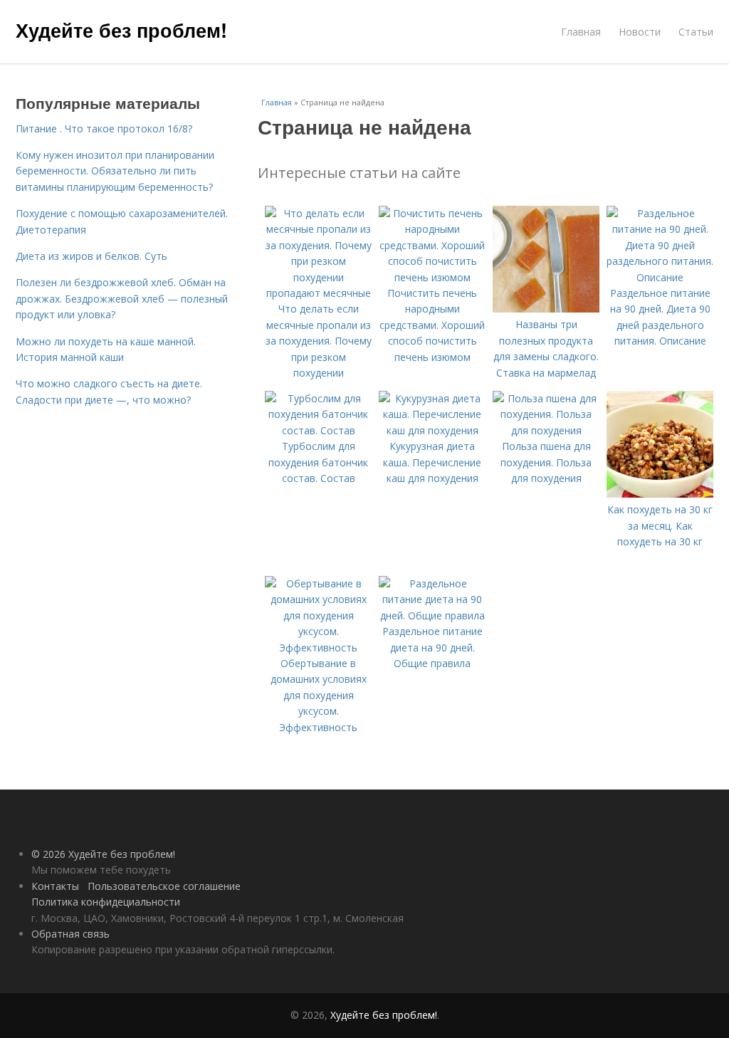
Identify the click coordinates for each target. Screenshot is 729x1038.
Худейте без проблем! (121, 29)
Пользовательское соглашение (164, 886)
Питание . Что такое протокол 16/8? (104, 128)
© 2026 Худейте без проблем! (103, 854)
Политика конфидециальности (105, 901)
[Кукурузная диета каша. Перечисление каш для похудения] (432, 430)
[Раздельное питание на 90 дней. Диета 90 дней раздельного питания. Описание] (660, 277)
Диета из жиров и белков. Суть (91, 256)
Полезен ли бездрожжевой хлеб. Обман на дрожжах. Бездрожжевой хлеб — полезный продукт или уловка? (122, 298)
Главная (581, 31)
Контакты (55, 886)
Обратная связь (70, 933)
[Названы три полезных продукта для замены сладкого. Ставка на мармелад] (546, 308)
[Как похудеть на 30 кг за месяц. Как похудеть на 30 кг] (660, 493)
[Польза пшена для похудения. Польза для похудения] (546, 430)
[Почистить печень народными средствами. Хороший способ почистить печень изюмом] (432, 277)
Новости (640, 31)
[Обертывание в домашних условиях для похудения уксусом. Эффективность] (318, 647)
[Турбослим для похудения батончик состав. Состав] (318, 430)
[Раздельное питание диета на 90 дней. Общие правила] (432, 615)
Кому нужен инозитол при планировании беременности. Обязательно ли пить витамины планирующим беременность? (115, 171)
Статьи (695, 31)
